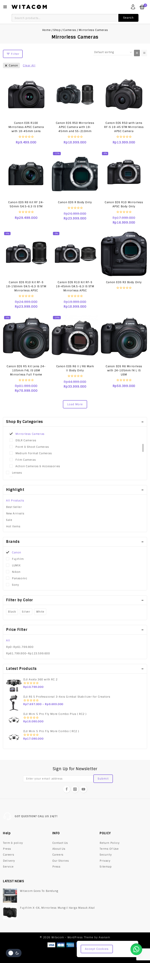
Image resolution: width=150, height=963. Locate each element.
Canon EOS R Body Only (75, 202)
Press (7, 849)
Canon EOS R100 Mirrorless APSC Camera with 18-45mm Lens (26, 127)
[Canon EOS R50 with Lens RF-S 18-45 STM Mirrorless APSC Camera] (124, 94)
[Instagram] (75, 789)
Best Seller (14, 507)
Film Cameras (25, 460)
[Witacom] (29, 7)
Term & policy (13, 843)
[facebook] (66, 789)
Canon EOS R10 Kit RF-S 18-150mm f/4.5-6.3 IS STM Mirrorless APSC (26, 286)
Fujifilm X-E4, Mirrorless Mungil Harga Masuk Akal (57, 908)
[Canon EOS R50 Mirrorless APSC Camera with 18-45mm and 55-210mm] (75, 94)
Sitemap (106, 866)
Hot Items (13, 526)
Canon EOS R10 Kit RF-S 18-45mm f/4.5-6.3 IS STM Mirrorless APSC (75, 286)
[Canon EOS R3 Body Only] (124, 254)
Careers (8, 854)
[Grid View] (137, 53)
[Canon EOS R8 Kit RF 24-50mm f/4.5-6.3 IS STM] (26, 174)
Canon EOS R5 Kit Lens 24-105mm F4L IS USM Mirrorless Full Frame (26, 370)
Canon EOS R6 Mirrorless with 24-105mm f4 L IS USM (124, 370)
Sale (9, 520)
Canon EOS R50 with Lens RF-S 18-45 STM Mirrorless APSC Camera (124, 127)
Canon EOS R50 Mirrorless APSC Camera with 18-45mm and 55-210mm (75, 127)
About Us (58, 849)
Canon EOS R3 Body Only (124, 282)
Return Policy (110, 843)
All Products (15, 500)
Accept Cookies (97, 949)
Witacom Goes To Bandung (39, 891)
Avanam (104, 937)
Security (106, 854)
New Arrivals (15, 513)
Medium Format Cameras (33, 453)
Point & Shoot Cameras (32, 447)
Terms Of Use (109, 849)
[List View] (144, 53)
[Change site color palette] (13, 953)
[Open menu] (5, 7)
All (8, 640)
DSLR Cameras (25, 440)
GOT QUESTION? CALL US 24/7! (36, 816)
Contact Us (60, 843)
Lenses (17, 472)
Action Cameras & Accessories (37, 466)
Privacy (105, 860)
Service (8, 866)
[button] (136, 949)
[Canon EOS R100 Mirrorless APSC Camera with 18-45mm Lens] (26, 94)
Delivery (9, 860)
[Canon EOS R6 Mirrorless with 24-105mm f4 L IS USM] (124, 338)
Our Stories (60, 860)
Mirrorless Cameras (30, 434)
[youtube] (83, 789)
